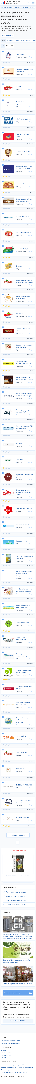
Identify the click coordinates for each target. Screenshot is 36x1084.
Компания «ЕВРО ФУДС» (24, 508)
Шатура (19, 187)
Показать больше (18, 835)
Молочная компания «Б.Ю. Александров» (24, 70)
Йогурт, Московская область (16, 892)
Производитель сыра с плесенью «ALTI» (23, 411)
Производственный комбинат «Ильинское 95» (24, 200)
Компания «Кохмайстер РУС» (23, 330)
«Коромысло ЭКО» (22, 769)
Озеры (19, 285)
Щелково (20, 204)
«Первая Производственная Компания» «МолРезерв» (24, 720)
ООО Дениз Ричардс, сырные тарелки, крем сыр (24, 590)
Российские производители (12, 7)
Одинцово (20, 642)
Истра (19, 788)
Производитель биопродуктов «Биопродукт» (24, 655)
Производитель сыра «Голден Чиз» (23, 297)
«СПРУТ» (18, 87)
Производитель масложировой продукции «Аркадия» (24, 574)
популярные (20, 40)
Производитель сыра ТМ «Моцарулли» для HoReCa (24, 281)
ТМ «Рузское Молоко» (23, 119)
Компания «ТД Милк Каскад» (22, 135)
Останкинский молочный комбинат (24, 687)
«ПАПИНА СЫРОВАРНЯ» (24, 785)
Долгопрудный (21, 251)
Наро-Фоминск (21, 675)
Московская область (27, 7)
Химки (19, 511)
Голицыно (20, 820)
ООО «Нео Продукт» (22, 249)
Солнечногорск (21, 57)
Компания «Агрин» (22, 541)
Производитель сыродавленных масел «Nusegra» (24, 395)
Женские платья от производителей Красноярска (16, 1065)
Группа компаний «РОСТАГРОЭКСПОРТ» (23, 362)
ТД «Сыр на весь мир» (23, 151)
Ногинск (19, 107)
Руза (18, 122)
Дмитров (20, 350)
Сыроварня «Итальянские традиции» (24, 476)
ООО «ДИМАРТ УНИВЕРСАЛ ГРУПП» (24, 801)
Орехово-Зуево (22, 316)
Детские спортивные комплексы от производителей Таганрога (18, 1070)
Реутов (19, 382)
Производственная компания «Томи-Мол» (24, 606)
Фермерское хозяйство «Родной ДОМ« (24, 671)
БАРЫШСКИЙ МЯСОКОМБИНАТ (21, 639)
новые (28, 40)
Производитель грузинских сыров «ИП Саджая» (24, 379)
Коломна (20, 431)
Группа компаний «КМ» (23, 525)
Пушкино (20, 74)
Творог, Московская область (16, 900)
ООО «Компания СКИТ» (23, 232)
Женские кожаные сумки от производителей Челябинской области (18, 1067)
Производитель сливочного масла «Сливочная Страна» (24, 492)
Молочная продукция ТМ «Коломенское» (24, 427)
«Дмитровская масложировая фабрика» (24, 346)
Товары (3, 1050)
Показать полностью (18, 1021)
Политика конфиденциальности (10, 1043)
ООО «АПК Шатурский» (23, 184)
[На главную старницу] (2, 7)
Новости (3, 1057)
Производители (6, 1053)
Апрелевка (20, 415)
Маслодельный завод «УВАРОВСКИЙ (23, 704)
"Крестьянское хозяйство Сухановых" (24, 557)
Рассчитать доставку (12, 993)
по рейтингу (10, 40)
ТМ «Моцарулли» (21, 752)
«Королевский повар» (23, 817)
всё (3, 40)
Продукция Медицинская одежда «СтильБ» (13, 1072)
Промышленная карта (7, 1055)
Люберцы (20, 610)
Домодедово (21, 301)
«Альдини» (19, 314)
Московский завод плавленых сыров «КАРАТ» (24, 168)
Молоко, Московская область (16, 904)
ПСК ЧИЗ (19, 443)
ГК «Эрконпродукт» (22, 216)
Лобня (19, 578)
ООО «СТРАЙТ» (21, 736)
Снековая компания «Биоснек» (22, 265)
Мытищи (19, 497)
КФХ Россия (20, 54)
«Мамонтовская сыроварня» (21, 103)
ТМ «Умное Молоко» (22, 622)
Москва (19, 89)
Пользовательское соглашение (10, 1040)
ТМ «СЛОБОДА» (21, 459)
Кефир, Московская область (15, 896)
